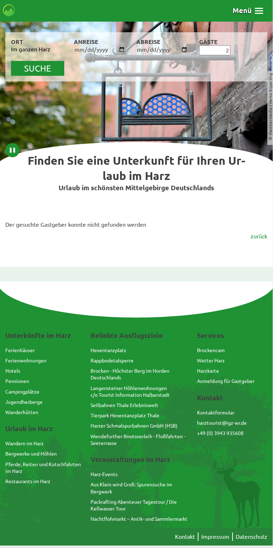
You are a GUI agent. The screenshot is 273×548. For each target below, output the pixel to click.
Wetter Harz (211, 360)
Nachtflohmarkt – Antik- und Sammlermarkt (139, 518)
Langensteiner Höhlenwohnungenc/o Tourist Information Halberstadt (130, 391)
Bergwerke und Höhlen (31, 453)
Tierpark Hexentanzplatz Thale (125, 415)
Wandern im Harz (24, 443)
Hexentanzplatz (108, 350)
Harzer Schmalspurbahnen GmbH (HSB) (134, 425)
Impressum (215, 536)
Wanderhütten (21, 412)
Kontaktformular (215, 412)
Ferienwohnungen (26, 360)
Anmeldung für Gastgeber (226, 381)
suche (37, 68)
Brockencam (211, 350)
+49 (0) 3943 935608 (220, 433)
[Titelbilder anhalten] (12, 150)
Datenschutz (251, 536)
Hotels (12, 370)
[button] (247, 10)
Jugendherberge (24, 402)
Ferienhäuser (20, 350)
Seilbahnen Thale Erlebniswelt (124, 405)
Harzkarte (208, 370)
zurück (259, 235)
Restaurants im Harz (27, 481)
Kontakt (185, 536)
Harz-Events (104, 474)
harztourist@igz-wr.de (222, 422)
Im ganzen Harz (30, 48)
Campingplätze (22, 391)
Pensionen (17, 381)
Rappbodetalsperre (112, 360)
